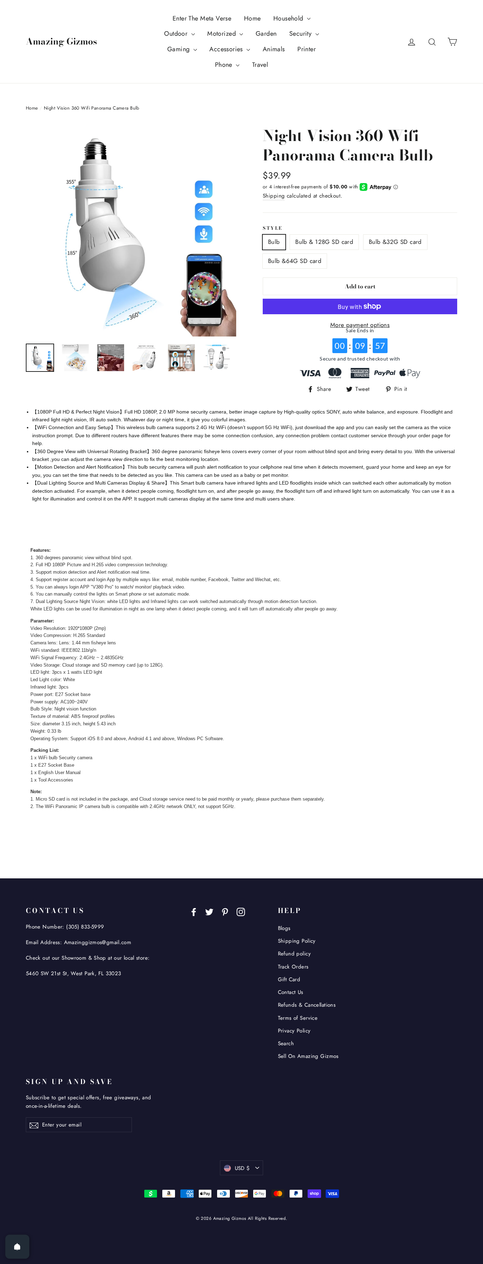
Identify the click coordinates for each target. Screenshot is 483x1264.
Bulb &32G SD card (395, 242)
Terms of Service (298, 1018)
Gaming (179, 49)
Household (289, 18)
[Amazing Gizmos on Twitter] (209, 911)
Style (273, 228)
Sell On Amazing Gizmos (308, 1056)
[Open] (17, 1247)
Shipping (274, 196)
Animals (274, 49)
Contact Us (290, 992)
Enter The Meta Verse (202, 18)
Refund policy (294, 954)
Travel (260, 64)
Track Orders (293, 967)
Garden (266, 33)
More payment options (360, 325)
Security (301, 33)
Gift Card (289, 979)
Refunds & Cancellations (307, 1005)
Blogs (284, 928)
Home (252, 18)
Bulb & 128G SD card (324, 242)
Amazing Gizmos (61, 41)
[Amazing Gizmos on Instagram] (241, 911)
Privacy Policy (294, 1031)
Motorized (222, 33)
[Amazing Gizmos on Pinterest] (225, 911)
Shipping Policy (297, 941)
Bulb (274, 242)
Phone (224, 64)
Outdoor (176, 33)
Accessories (227, 49)
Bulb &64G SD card (294, 261)
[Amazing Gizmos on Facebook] (194, 911)
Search (286, 1043)
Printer (306, 49)
